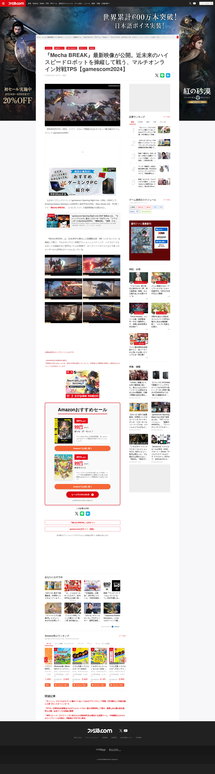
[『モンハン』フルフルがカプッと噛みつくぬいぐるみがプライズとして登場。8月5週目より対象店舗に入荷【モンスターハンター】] (164, 129)
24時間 (140, 122)
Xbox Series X (88, 37)
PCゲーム (53, 3)
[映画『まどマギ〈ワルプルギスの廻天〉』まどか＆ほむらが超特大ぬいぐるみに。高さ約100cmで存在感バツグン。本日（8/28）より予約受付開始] (164, 181)
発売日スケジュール (66, 3)
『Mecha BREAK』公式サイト (82, 522)
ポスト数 (163, 122)
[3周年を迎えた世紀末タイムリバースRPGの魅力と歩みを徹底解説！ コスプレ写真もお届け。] (160, 308)
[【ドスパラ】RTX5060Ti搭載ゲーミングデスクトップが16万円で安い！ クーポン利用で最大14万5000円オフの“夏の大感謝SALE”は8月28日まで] (160, 375)
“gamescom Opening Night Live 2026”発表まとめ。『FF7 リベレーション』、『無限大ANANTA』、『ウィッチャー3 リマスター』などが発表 (160, 420)
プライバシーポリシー (92, 737)
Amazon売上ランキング (57, 635)
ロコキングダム (161, 282)
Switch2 (35, 3)
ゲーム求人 (78, 3)
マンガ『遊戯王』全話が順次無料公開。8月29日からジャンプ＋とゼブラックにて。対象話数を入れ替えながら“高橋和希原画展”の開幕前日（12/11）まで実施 (147, 170)
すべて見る (122, 635)
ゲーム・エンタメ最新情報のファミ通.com (50, 37)
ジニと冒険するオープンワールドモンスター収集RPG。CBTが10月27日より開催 (160, 290)
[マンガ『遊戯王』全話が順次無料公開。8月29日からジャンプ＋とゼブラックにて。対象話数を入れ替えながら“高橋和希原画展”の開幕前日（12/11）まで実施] (164, 168)
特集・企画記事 (102, 3)
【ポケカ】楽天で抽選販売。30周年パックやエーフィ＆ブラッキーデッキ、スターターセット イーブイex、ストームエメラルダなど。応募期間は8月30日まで (138, 420)
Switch (42, 3)
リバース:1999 (161, 313)
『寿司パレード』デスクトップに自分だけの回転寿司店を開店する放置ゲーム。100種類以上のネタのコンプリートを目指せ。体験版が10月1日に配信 (85, 716)
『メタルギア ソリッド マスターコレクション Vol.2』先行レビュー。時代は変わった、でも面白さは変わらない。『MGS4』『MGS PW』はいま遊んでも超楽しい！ (138, 452)
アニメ (89, 643)
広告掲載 (138, 737)
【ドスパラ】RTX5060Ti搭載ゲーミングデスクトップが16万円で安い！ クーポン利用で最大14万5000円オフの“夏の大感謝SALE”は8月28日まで (160, 388)
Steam (105, 37)
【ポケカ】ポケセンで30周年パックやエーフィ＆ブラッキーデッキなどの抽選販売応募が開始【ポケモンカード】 (147, 144)
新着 (29, 3)
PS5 (47, 3)
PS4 (161, 207)
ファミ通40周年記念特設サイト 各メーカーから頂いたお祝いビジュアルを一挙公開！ (138, 351)
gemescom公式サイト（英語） (82, 529)
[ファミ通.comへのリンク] (16, 3)
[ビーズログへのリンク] (115, 749)
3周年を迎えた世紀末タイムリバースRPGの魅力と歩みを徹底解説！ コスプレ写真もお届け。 (160, 321)
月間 (154, 122)
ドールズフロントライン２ (141, 282)
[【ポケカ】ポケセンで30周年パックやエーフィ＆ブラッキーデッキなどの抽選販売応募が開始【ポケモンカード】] (164, 142)
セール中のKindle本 (82, 494)
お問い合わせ (78, 737)
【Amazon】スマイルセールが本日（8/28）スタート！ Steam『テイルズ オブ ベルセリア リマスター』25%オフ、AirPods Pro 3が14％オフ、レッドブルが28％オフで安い (160, 452)
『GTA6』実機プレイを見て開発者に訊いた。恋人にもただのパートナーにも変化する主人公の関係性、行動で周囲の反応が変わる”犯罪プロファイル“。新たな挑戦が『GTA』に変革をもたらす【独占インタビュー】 (138, 388)
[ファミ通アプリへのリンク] (100, 749)
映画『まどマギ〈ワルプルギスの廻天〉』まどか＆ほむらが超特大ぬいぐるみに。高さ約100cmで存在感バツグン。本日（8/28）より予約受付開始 (147, 182)
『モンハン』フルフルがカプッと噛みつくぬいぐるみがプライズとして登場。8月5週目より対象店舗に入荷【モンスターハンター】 (147, 131)
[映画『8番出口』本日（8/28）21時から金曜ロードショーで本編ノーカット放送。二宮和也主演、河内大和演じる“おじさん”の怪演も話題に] (164, 155)
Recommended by (106, 626)
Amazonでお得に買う (82, 448)
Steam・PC (134, 211)
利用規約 (105, 737)
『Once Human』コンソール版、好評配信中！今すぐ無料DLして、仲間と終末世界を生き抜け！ (138, 321)
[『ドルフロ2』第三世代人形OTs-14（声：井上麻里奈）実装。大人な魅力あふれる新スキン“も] (138, 277)
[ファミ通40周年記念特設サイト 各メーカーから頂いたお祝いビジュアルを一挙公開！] (138, 338)
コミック (80, 643)
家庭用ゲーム (77, 37)
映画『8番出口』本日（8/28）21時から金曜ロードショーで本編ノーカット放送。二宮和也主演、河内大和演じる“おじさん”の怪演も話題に (147, 157)
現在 (132, 122)
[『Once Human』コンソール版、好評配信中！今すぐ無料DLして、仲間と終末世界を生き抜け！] (138, 308)
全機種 (132, 207)
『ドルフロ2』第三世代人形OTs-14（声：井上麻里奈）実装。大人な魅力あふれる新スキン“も (138, 291)
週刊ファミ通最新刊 (141, 223)
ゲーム (49, 643)
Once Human (139, 313)
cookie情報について (126, 737)
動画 (93, 3)
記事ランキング (137, 116)
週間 (147, 122)
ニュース (87, 3)
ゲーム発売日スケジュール (142, 199)
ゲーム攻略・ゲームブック (64, 643)
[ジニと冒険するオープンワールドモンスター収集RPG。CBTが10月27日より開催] (160, 277)
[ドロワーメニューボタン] (3, 3)
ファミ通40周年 (139, 343)
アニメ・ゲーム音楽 (102, 643)
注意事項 (114, 737)
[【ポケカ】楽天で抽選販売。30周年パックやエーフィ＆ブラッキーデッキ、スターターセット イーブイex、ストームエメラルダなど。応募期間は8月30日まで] (138, 407)
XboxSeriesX (145, 211)
